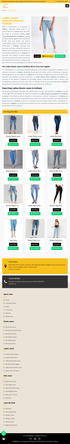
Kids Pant (8, 398)
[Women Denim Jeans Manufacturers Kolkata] (13, 124)
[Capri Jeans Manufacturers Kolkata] (13, 228)
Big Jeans (8, 408)
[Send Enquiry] (3, 439)
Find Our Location (14, 269)
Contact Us (12, 284)
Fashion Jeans (9, 422)
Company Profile (10, 303)
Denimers (31, 436)
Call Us (38, 56)
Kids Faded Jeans (10, 384)
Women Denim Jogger (12, 364)
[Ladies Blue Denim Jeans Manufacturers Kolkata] (56, 124)
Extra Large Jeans (10, 412)
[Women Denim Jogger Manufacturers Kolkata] (13, 159)
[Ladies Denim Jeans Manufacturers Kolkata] (35, 124)
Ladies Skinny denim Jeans (13, 367)
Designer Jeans (10, 418)
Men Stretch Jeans (11, 337)
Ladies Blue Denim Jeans (13, 361)
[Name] (67, 5)
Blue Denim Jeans (10, 333)
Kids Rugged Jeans (11, 391)
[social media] (30, 438)
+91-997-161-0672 (62, 1)
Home (3, 10)
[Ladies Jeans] (49, 34)
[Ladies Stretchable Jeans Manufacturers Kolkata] (35, 194)
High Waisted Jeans (11, 425)
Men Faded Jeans (10, 340)
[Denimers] (5, 5)
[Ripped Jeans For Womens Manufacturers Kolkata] (35, 228)
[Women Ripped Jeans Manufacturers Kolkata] (13, 194)
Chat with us (61, 56)
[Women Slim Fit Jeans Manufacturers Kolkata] (56, 159)
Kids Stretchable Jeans (12, 388)
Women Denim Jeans (11, 354)
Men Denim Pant (10, 343)
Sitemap (8, 313)
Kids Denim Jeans (10, 381)
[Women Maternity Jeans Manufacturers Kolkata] (56, 228)
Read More (13, 140)
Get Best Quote (48, 56)
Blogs (7, 306)
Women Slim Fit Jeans (12, 371)
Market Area (9, 316)
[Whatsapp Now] (3, 433)
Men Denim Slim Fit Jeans (13, 330)
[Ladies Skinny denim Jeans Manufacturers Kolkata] (35, 159)
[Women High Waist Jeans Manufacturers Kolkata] (56, 194)
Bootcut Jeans (9, 415)
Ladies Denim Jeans (11, 357)
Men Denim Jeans (10, 327)
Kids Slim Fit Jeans (11, 394)
